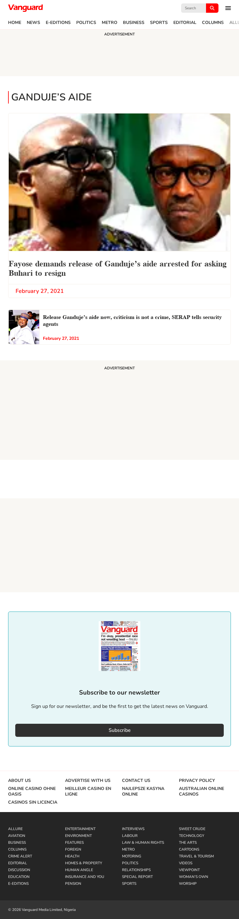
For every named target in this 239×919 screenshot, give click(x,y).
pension (73, 883)
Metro (109, 22)
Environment (78, 835)
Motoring (131, 856)
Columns (213, 22)
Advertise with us (87, 780)
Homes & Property (83, 863)
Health (72, 856)
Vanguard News (25, 8)
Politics (86, 22)
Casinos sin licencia (32, 802)
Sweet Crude (192, 828)
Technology (191, 835)
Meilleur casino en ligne (88, 791)
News (33, 22)
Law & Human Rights (143, 842)
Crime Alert (20, 856)
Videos (185, 863)
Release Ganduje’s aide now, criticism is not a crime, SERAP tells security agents (132, 320)
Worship (188, 883)
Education (19, 876)
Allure (15, 828)
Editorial (184, 22)
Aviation (16, 835)
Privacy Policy (197, 780)
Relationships (136, 869)
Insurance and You (84, 876)
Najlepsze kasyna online (143, 791)
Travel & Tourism (196, 856)
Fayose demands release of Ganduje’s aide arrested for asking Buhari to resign (118, 267)
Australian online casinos (201, 791)
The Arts (188, 842)
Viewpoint (189, 869)
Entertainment (80, 828)
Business (133, 22)
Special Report (137, 876)
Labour (130, 835)
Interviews (133, 828)
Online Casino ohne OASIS (32, 791)
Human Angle (79, 869)
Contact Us (136, 780)
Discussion (19, 869)
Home (14, 22)
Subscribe (120, 730)
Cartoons (189, 849)
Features (74, 842)
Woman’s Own (193, 876)
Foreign (73, 849)
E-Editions (58, 22)
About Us (19, 780)
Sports (159, 22)
